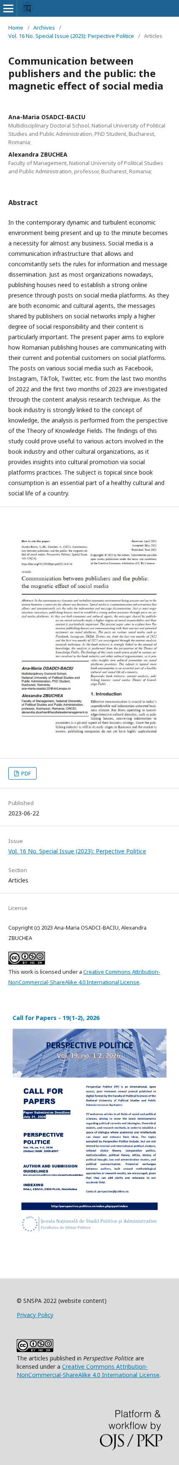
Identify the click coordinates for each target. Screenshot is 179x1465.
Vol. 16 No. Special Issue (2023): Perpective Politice (71, 36)
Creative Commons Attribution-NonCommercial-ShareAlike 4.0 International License (88, 1370)
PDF (25, 773)
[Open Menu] (8, 8)
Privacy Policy (35, 1315)
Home (15, 27)
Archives (44, 27)
